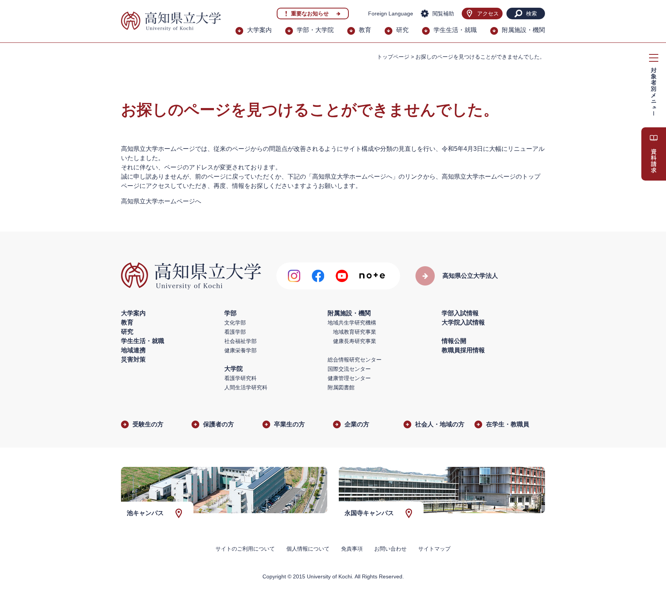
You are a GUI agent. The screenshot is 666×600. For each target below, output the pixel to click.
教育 (365, 30)
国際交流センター (349, 369)
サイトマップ (434, 549)
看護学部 (235, 332)
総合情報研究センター (355, 360)
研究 (402, 30)
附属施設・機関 (523, 30)
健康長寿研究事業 (354, 341)
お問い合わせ (390, 549)
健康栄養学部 (240, 350)
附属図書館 (341, 387)
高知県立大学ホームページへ (161, 201)
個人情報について (308, 549)
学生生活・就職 (455, 30)
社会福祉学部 (240, 341)
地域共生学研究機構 (352, 322)
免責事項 (352, 549)
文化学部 (235, 322)
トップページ (393, 57)
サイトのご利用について (245, 549)
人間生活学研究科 (245, 387)
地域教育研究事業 (354, 332)
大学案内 (259, 30)
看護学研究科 (240, 378)
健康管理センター (349, 378)
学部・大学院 (315, 30)
